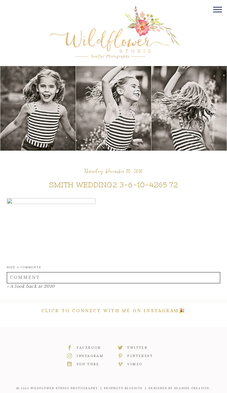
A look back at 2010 (32, 286)
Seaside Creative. (192, 388)
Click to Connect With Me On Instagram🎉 (113, 310)
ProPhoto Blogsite (123, 388)
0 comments (24, 267)
